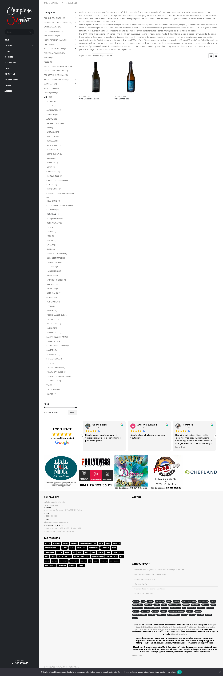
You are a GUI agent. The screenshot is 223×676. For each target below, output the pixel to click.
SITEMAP (8, 85)
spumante (161, 615)
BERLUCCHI (51, 136)
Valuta (200, 615)
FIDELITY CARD (10, 63)
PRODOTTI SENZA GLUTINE (55, 79)
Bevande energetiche (88, 544)
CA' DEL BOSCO (52, 176)
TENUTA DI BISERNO (55, 367)
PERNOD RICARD (53, 302)
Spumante (63, 561)
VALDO (49, 385)
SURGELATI (48, 84)
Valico (192, 615)
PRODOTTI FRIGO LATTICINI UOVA (58, 66)
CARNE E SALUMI (51, 27)
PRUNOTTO (51, 319)
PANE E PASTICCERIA (52, 53)
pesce (108, 552)
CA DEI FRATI (51, 171)
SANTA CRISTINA (53, 341)
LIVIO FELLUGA (52, 271)
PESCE (46, 62)
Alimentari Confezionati (160, 627)
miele (80, 552)
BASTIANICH (51, 132)
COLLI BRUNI (51, 201)
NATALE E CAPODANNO (54, 48)
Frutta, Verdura (194, 627)
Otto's (189, 611)
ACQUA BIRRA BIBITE (52, 18)
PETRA (49, 306)
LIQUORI (47, 44)
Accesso (8, 91)
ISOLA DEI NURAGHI (54, 258)
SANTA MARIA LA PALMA (56, 345)
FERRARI (49, 231)
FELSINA (49, 227)
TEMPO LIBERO (50, 88)
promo (198, 611)
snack (54, 561)
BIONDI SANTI (52, 145)
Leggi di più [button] (180, 447)
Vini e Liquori (194, 629)
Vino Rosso (62, 565)
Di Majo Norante (53, 218)
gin (74, 552)
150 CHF (136, 601)
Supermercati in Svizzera (144, 579)
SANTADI (50, 350)
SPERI (48, 363)
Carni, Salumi (179, 627)
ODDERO (50, 297)
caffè (64, 548)
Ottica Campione (178, 634)
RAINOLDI (50, 328)
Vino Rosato (50, 565)
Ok (179, 672)
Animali (74, 544)
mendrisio (145, 611)
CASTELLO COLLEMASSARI (57, 180)
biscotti (116, 544)
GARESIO (50, 245)
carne (72, 548)
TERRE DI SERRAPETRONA (57, 376)
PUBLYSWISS (50, 667)
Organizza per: (85, 56)
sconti (151, 615)
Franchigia (137, 608)
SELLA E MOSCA (53, 359)
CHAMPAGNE (51, 189)
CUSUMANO (83, 96)
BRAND (7, 51)
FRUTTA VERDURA (51, 31)
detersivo (105, 548)
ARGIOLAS (50, 119)
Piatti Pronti (118, 552)
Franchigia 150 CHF (152, 608)
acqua (47, 544)
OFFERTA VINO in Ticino (143, 593)
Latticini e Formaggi (154, 629)
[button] (211, 56)
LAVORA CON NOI (11, 80)
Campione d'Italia (189, 601)
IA (78, 667)
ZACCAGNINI (51, 389)
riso (121, 557)
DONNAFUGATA (53, 223)
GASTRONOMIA (50, 35)
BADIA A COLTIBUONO (55, 123)
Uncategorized (50, 92)
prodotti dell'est (64, 557)
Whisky (72, 565)
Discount (195, 605)
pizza (53, 557)
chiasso (148, 605)
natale (163, 611)
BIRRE (169, 601)
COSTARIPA (51, 209)
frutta (59, 552)
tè (90, 561)
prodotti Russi (97, 557)
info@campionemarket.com (56, 522)
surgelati (74, 561)
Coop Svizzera (174, 605)
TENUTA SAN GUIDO (54, 372)
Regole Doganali (139, 615)
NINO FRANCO (52, 293)
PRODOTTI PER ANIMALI (54, 75)
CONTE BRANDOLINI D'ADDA (58, 205)
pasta (100, 552)
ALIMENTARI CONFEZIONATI (55, 22)
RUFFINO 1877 (52, 332)
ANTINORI (50, 114)
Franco (165, 608)
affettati (56, 544)
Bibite (101, 544)
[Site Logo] (19, 15)
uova (96, 561)
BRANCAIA (50, 162)
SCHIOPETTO (51, 354)
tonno (83, 561)
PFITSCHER (50, 310)
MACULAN (50, 275)
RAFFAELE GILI (52, 323)
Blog (7, 68)
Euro (213, 605)
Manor (135, 611)
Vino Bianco (114, 561)
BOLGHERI (50, 149)
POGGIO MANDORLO (55, 315)
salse (47, 561)
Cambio (176, 601)
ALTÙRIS (49, 105)
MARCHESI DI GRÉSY (54, 280)
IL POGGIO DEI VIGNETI (56, 253)
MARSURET (51, 284)
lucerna (201, 608)
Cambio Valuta (140, 584)
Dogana (205, 605)
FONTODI (50, 240)
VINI (89, 96)
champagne (137, 605)
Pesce (174, 629)
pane (93, 552)
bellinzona (160, 601)
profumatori (111, 557)
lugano (210, 608)
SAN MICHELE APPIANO (56, 337)
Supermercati (173, 615)
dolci (114, 548)
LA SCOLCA (51, 266)
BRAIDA (49, 158)
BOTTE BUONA (52, 154)
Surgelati (182, 629)
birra (108, 544)
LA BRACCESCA (52, 262)
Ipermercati (175, 608)
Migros (155, 611)
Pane (167, 629)
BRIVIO (49, 167)
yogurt (81, 565)
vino (135, 618)
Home (7, 40)
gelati (67, 552)
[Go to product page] (95, 76)
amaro (65, 544)
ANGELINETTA (52, 110)
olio (87, 552)
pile (46, 557)
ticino (184, 615)
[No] (219, 672)
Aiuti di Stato (137, 655)
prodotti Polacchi (81, 557)
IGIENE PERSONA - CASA (54, 40)
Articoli (8, 45)
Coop (164, 605)
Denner (186, 605)
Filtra (72, 412)
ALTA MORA (51, 101)
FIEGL (48, 236)
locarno (191, 608)
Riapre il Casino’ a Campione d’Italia (149, 589)
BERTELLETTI (51, 141)
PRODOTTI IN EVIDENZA (54, 70)
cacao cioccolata (52, 548)
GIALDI (49, 249)
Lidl (184, 608)
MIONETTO (51, 288)
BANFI (49, 127)
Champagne (81, 548)
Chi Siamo (9, 57)
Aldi (143, 601)
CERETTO (50, 184)
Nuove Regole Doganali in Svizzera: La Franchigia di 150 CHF (159, 569)
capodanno (203, 601)
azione (150, 601)
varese (208, 615)
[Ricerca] (30, 31)
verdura (104, 561)
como (156, 605)
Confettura (93, 548)
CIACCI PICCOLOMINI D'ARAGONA (60, 193)
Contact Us (10, 74)
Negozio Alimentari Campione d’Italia (150, 574)
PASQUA (47, 57)
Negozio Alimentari (176, 611)
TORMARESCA (52, 380)
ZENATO (49, 394)
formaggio (49, 552)
